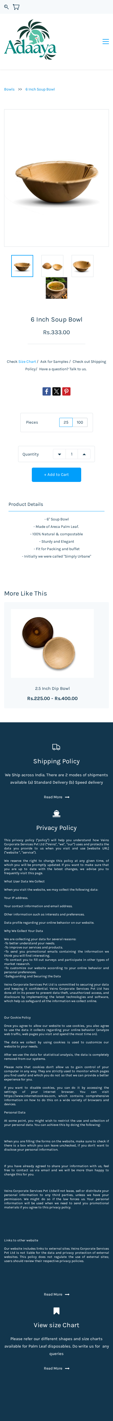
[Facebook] (47, 391)
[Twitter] (56, 391)
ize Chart (28, 361)
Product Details (26, 504)
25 (66, 422)
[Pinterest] (66, 391)
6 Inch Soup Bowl (40, 89)
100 (80, 422)
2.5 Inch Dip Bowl (52, 688)
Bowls (9, 89)
